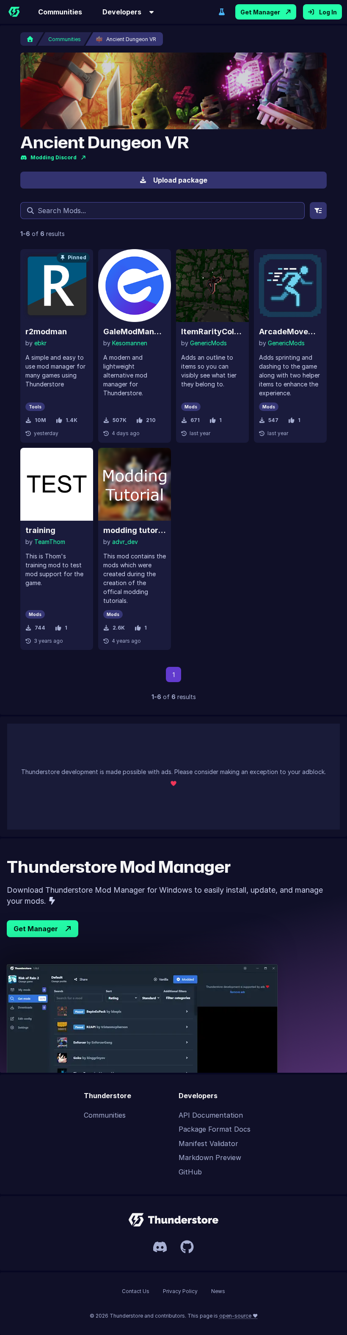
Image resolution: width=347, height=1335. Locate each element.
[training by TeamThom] (56, 484)
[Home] (13, 12)
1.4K (71, 420)
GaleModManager (134, 331)
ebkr (40, 343)
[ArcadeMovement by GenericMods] (290, 285)
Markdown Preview (210, 1157)
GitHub (190, 1172)
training (40, 530)
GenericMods (208, 343)
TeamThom (49, 541)
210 (151, 420)
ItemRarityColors (212, 331)
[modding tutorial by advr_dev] (134, 484)
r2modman (46, 331)
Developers (121, 12)
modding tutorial (134, 530)
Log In (328, 12)
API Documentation (211, 1115)
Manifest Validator (208, 1143)
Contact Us (135, 1291)
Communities (60, 12)
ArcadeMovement (290, 331)
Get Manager (260, 12)
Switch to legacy (222, 12)
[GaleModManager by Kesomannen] (134, 285)
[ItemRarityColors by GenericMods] (212, 285)
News (218, 1291)
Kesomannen (129, 343)
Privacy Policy (180, 1291)
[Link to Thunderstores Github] (187, 1247)
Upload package (180, 180)
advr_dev (125, 541)
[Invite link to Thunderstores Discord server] (160, 1247)
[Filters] (318, 210)
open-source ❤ (238, 1316)
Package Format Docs (215, 1129)
